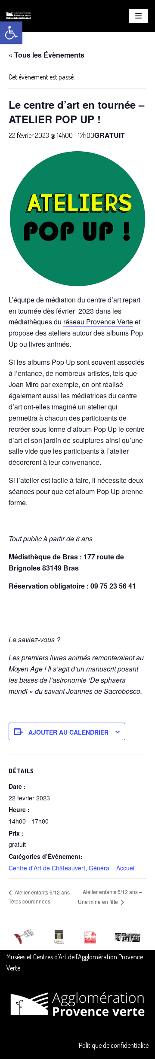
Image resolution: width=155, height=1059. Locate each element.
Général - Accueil (112, 868)
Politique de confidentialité (114, 1045)
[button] (11, 32)
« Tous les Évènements (46, 55)
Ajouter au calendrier (68, 732)
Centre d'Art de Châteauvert (47, 868)
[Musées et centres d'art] (18, 16)
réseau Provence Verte (98, 322)
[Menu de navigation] (138, 16)
